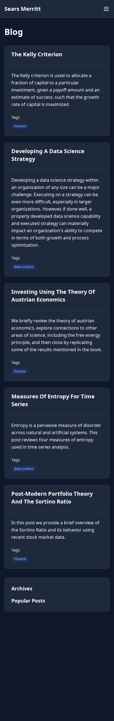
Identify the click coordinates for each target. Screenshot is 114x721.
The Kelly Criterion (36, 54)
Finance (20, 126)
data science (23, 266)
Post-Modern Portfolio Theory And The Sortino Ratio (52, 497)
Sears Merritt (22, 8)
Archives (21, 588)
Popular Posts (28, 600)
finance (19, 371)
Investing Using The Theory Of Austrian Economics (53, 295)
